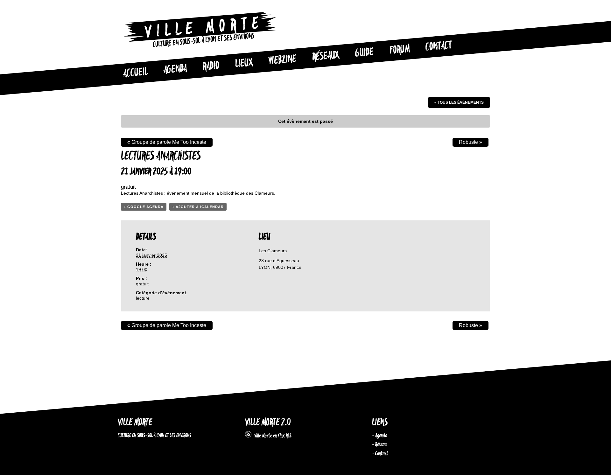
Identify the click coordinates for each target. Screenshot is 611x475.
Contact (439, 46)
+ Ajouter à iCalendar (198, 207)
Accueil (135, 73)
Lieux (244, 63)
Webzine (282, 60)
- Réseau (379, 444)
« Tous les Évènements (459, 102)
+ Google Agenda (144, 207)
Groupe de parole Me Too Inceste (166, 142)
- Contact (380, 453)
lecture (143, 298)
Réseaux (326, 56)
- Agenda (379, 435)
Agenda (175, 69)
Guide (365, 52)
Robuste (470, 142)
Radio (211, 66)
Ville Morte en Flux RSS (271, 435)
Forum (400, 49)
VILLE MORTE (135, 422)
